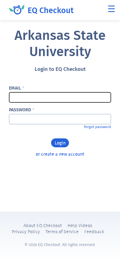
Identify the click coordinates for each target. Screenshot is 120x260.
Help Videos (80, 225)
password (21, 109)
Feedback (94, 231)
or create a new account (60, 154)
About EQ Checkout (42, 225)
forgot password (97, 126)
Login (60, 142)
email (16, 88)
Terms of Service (62, 231)
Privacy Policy (26, 231)
